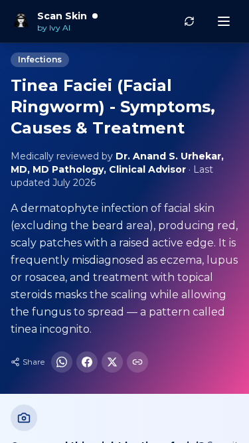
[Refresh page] (189, 21)
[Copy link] (137, 362)
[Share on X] (112, 362)
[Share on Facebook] (87, 362)
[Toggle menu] (223, 21)
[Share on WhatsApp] (61, 362)
